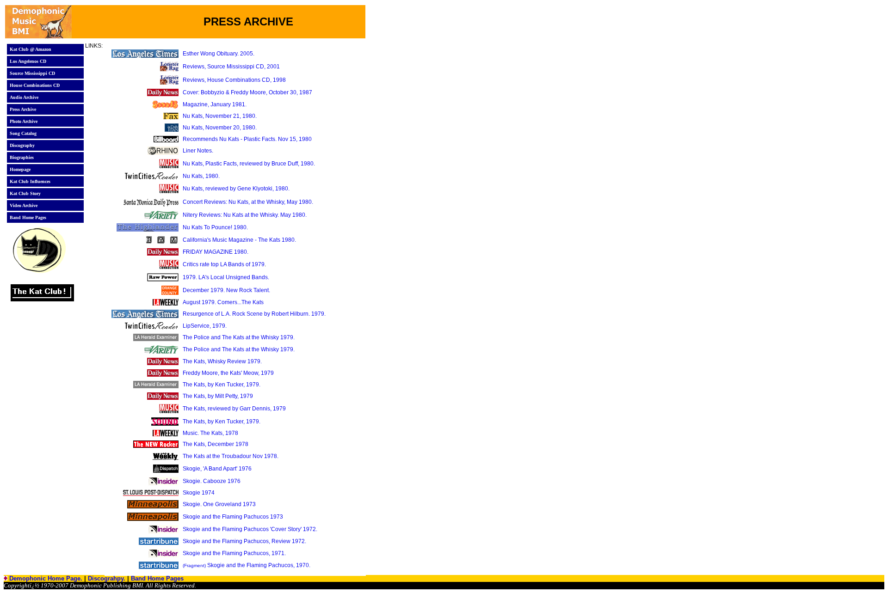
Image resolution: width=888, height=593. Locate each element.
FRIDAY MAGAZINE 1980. (215, 252)
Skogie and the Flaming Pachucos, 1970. (246, 565)
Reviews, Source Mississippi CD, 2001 (231, 66)
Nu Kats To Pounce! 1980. (215, 227)
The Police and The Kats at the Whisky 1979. (239, 337)
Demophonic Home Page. (45, 578)
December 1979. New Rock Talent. (226, 290)
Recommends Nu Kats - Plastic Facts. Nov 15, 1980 (247, 139)
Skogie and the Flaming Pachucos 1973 (233, 517)
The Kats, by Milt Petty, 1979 (218, 396)
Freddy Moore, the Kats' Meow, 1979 (228, 373)
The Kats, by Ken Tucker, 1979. (221, 384)
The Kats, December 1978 (215, 444)
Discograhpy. (106, 578)
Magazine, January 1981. (215, 104)
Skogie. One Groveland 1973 (219, 504)
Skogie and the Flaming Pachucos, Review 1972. (244, 541)
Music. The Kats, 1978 (210, 433)
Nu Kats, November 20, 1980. (220, 127)
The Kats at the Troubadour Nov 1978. (230, 456)
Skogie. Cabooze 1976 (211, 481)
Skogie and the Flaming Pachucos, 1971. (234, 553)
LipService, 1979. (205, 326)
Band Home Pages (157, 578)
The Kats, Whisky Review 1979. (222, 361)
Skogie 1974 (199, 492)
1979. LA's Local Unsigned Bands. (226, 277)
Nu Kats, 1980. (201, 176)
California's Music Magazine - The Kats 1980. (239, 240)
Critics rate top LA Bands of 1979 (224, 264)
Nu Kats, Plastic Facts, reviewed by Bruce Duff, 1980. (249, 163)
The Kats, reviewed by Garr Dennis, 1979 (234, 408)
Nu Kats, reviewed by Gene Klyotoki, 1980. (236, 188)
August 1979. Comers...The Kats (223, 302)
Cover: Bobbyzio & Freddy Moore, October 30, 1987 (247, 92)
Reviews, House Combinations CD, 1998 (234, 80)
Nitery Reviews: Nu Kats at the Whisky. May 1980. (245, 215)
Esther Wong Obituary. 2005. (218, 53)
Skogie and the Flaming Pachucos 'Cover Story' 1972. (250, 529)
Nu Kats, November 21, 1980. (220, 116)
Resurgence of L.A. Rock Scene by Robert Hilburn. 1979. (254, 314)
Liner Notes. (198, 150)
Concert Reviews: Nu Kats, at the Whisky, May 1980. (248, 202)
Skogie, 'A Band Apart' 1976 (217, 468)
